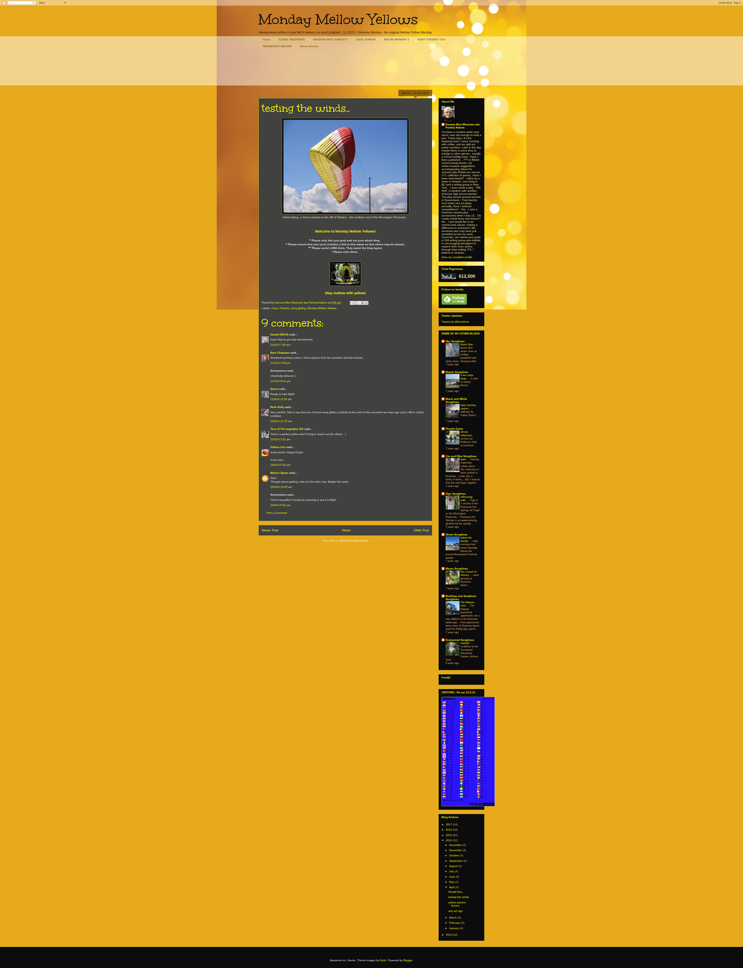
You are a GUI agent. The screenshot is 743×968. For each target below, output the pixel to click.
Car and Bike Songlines (461, 456)
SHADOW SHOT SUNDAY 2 (330, 39)
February (455, 922)
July (452, 871)
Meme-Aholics (309, 46)
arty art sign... (456, 910)
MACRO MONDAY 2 (396, 39)
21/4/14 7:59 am (280, 344)
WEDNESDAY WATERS (277, 46)
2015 (449, 835)
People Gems (454, 428)
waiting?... (467, 643)
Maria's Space (279, 472)
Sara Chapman (279, 352)
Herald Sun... (456, 891)
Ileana (274, 388)
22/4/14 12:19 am (281, 421)
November (456, 850)
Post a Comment (276, 512)
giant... (465, 459)
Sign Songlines (456, 493)
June (452, 876)
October (454, 855)
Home (266, 39)
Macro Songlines (457, 568)
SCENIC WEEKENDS (292, 39)
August (453, 866)
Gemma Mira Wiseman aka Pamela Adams (462, 126)
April (452, 887)
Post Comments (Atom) (354, 540)
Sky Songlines (455, 341)
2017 (449, 824)
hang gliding (298, 308)
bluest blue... (468, 344)
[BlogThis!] (355, 303)
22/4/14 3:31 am (280, 439)
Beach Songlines (457, 372)
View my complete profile (457, 257)
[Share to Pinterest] (366, 303)
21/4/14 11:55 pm (281, 399)
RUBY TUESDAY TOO (431, 39)
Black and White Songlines (456, 400)
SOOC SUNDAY (366, 39)
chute (274, 308)
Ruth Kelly (277, 407)
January (454, 928)
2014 (449, 840)
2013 (449, 934)
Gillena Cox (278, 447)
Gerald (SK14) (279, 334)
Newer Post (270, 530)
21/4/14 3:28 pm (280, 362)
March (453, 917)
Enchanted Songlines (460, 639)
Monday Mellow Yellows (338, 19)
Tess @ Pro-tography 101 (287, 428)
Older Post (421, 530)
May (452, 881)
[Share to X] (359, 303)
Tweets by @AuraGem (455, 321)
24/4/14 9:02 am (280, 505)
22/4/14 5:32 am (280, 464)
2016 (449, 829)
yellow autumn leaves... (457, 904)
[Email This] (352, 303)
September (456, 860)
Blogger (408, 960)
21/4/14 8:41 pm (280, 381)
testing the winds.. (459, 897)
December (456, 845)
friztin (383, 960)
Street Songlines (456, 534)
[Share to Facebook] (363, 303)
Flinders (284, 308)
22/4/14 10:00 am (281, 486)
